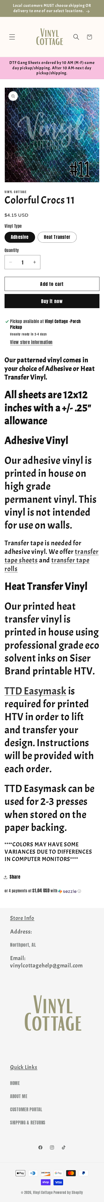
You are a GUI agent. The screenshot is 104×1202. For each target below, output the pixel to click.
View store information (31, 342)
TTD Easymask (35, 691)
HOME (15, 1083)
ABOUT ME (19, 1096)
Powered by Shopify (68, 1192)
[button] (12, 37)
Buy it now (52, 301)
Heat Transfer (57, 237)
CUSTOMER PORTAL (26, 1109)
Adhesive (20, 237)
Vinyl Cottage (43, 1192)
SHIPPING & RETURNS (27, 1122)
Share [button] (15, 877)
